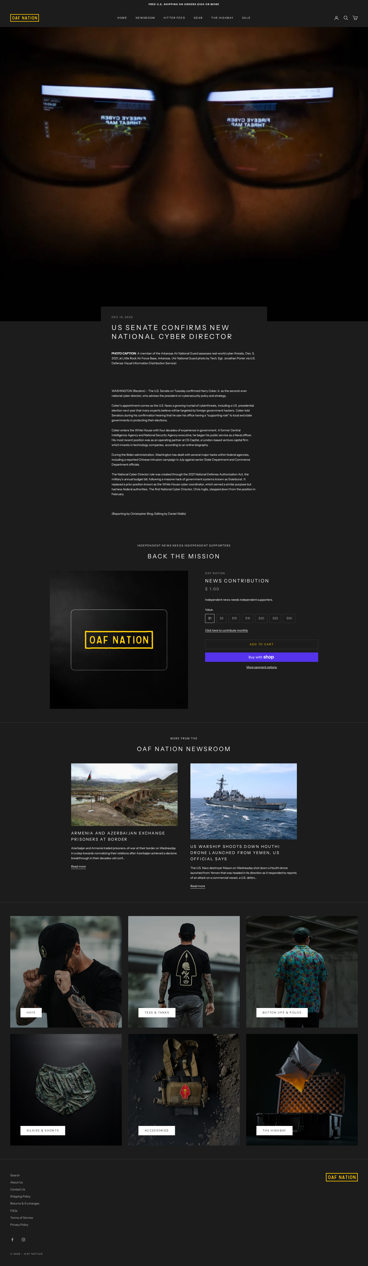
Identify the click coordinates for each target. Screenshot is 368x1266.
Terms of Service (21, 1218)
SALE (246, 17)
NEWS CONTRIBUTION (237, 581)
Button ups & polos (282, 1012)
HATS (31, 1012)
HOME (122, 17)
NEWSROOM (145, 17)
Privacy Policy (19, 1225)
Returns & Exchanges (24, 1203)
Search (15, 1175)
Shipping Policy (20, 1196)
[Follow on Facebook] (12, 1239)
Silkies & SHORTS (43, 1130)
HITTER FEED (174, 17)
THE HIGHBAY (222, 17)
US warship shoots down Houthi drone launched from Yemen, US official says (235, 852)
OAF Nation (215, 573)
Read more (78, 866)
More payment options (261, 667)
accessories (157, 1130)
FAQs (13, 1211)
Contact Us (17, 1189)
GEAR (198, 17)
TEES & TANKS (157, 1012)
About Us (16, 1182)
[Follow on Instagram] (23, 1239)
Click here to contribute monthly (226, 630)
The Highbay (274, 1130)
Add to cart (262, 644)
